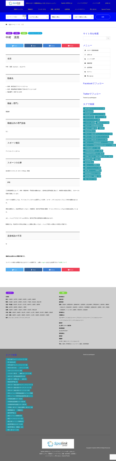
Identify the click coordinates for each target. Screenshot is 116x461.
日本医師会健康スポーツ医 (92, 148)
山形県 (29, 299)
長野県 (38, 304)
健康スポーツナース (103, 122)
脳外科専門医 (89, 162)
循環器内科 (70, 304)
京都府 (15, 309)
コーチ (60, 341)
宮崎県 (37, 315)
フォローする (42, 9)
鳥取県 (14, 312)
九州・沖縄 (8, 315)
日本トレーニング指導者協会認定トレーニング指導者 (99, 142)
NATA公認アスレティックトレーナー (95, 114)
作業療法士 (62, 315)
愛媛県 (46, 312)
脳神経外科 (76, 304)
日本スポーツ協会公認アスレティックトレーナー (98, 134)
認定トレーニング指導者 (92, 165)
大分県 (32, 315)
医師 (60, 304)
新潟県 (15, 304)
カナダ (16, 317)
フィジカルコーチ (75, 341)
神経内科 (61, 299)
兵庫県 (24, 309)
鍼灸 (81, 343)
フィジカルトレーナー (96, 317)
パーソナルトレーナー (65, 320)
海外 (7, 317)
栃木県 (15, 302)
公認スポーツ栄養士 (90, 128)
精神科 (99, 307)
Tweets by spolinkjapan (89, 97)
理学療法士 (62, 312)
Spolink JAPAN (96, 448)
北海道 (7, 296)
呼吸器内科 (96, 304)
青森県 (11, 299)
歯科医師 (61, 302)
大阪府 (20, 309)
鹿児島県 (42, 315)
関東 (7, 302)
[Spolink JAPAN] (58, 447)
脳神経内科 (94, 307)
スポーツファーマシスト (92, 119)
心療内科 (102, 304)
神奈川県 (39, 302)
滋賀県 (11, 309)
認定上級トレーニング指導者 (93, 170)
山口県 (32, 312)
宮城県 (20, 299)
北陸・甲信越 (9, 304)
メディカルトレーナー (78, 320)
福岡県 (14, 315)
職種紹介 (30, 9)
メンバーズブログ (82, 3)
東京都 (34, 302)
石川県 (24, 304)
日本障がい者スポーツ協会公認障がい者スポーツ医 (98, 156)
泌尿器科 (83, 304)
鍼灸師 (60, 323)
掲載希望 (89, 63)
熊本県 (28, 315)
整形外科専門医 (90, 131)
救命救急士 (62, 296)
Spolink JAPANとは (66, 3)
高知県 (51, 312)
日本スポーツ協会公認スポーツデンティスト (96, 136)
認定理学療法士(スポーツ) (92, 173)
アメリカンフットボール (35, 33)
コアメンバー (101, 117)
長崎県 (23, 315)
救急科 (64, 304)
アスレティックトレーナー (83, 317)
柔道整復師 (88, 159)
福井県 (29, 304)
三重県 (24, 307)
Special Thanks (106, 9)
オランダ (27, 317)
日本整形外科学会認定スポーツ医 (94, 153)
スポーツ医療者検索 (92, 50)
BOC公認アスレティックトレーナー (94, 108)
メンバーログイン (80, 9)
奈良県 (29, 309)
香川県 (42, 312)
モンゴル (11, 317)
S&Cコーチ (66, 341)
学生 (60, 343)
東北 (7, 299)
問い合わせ (93, 9)
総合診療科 (89, 304)
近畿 (7, 309)
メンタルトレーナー (71, 317)
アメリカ (22, 317)
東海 (16, 33)
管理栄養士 (62, 333)
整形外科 (80, 309)
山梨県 (33, 304)
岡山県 (23, 312)
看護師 (24, 33)
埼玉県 (24, 302)
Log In (44, 262)
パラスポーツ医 (89, 122)
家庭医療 (62, 309)
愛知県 (9, 33)
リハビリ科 (69, 309)
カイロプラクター (63, 330)
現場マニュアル (18, 9)
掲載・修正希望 (55, 9)
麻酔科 (107, 304)
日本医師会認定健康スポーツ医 (93, 150)
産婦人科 (62, 307)
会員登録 (67, 9)
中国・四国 (8, 312)
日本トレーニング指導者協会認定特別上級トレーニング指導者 (24, 396)
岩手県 (15, 299)
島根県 (18, 312)
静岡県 (15, 307)
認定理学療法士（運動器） (92, 176)
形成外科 (75, 307)
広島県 (28, 312)
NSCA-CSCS (89, 117)
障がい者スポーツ (90, 179)
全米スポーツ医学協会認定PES (93, 125)
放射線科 (85, 309)
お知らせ (107, 3)
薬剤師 (60, 336)
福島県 (34, 299)
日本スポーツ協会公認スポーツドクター (96, 139)
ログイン (89, 71)
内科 (104, 307)
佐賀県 (18, 315)
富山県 (19, 304)
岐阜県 (11, 307)
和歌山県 (34, 309)
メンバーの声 (96, 3)
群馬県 (20, 302)
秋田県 (24, 299)
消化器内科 (69, 307)
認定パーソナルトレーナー (92, 167)
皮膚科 (74, 309)
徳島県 (37, 312)
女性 (101, 128)
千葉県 (29, 302)
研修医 (107, 307)
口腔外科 (81, 307)
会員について (63, 262)
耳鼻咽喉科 (87, 307)
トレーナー (62, 317)
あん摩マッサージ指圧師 (65, 325)
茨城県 (11, 302)
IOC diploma (89, 111)
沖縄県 (47, 315)
